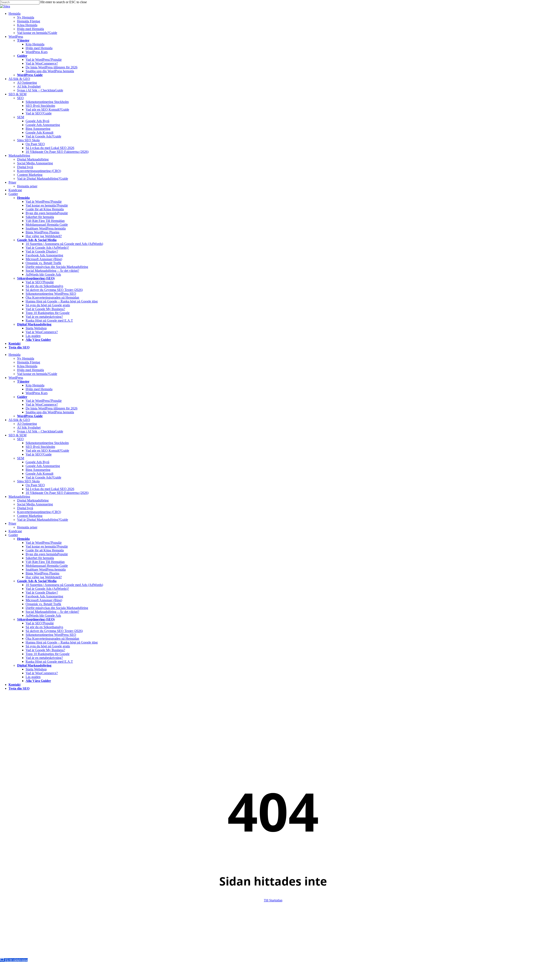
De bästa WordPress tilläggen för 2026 (51, 408)
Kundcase (15, 531)
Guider (13, 535)
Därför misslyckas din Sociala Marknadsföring (57, 608)
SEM (20, 458)
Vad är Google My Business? (45, 650)
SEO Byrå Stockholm (40, 446)
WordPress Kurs (37, 393)
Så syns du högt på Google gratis (48, 646)
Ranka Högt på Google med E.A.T (49, 661)
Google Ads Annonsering (43, 466)
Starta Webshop (36, 669)
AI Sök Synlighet (29, 427)
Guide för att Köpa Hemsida (45, 550)
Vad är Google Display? (42, 592)
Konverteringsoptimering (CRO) (39, 512)
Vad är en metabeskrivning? (44, 658)
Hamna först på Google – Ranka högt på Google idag (62, 642)
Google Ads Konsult (39, 473)
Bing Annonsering (38, 470)
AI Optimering (27, 423)
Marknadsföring (19, 496)
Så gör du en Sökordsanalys (44, 627)
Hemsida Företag (28, 362)
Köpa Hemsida (27, 366)
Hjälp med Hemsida (30, 370)
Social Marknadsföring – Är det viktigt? (52, 611)
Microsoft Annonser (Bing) (44, 600)
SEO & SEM (17, 435)
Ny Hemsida (25, 358)
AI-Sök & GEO (19, 420)
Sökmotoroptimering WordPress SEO (51, 635)
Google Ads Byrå (37, 462)
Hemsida (14, 354)
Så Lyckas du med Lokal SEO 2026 (50, 489)
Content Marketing (29, 516)
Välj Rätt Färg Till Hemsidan (45, 562)
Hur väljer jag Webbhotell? (44, 577)
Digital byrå (25, 508)
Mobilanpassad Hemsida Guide (47, 565)
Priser (12, 523)
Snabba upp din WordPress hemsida (50, 412)
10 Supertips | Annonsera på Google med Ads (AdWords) (64, 585)
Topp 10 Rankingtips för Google (48, 654)
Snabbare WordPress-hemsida (46, 569)
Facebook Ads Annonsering (44, 596)
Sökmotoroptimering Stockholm (47, 443)
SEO (20, 439)
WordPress (16, 377)
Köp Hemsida (35, 385)
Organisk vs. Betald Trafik (43, 604)
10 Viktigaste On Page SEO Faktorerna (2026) (57, 493)
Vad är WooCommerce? (42, 404)
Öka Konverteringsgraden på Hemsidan (52, 638)
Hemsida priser (27, 527)
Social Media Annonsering (35, 504)
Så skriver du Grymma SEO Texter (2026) (54, 631)
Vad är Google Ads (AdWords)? (47, 588)
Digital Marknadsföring (33, 500)
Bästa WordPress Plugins (42, 573)
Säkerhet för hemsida (40, 558)
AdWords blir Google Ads (43, 615)
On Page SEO (35, 485)
